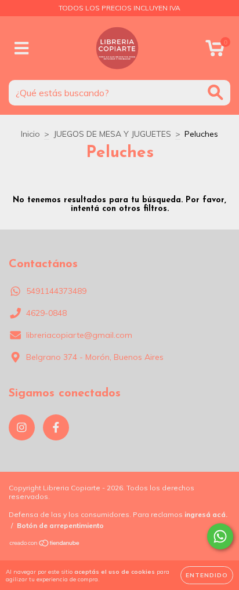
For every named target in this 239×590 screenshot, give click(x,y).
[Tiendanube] (45, 544)
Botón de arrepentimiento (60, 525)
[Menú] (22, 48)
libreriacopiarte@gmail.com (79, 335)
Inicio (30, 134)
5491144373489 (56, 291)
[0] (214, 51)
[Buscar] (215, 92)
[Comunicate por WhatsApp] (220, 536)
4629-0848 (46, 313)
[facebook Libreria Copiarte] (56, 427)
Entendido (207, 575)
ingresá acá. (205, 514)
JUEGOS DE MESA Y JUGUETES (112, 134)
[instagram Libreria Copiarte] (22, 427)
